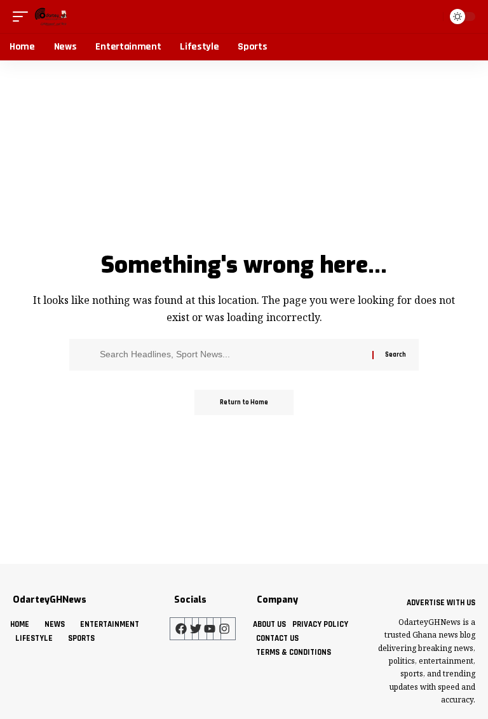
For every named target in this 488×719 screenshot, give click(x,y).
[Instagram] (224, 628)
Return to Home (244, 402)
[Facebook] (181, 628)
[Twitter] (195, 628)
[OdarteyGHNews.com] (50, 16)
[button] (23, 16)
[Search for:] (231, 355)
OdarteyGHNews (49, 600)
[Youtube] (209, 628)
